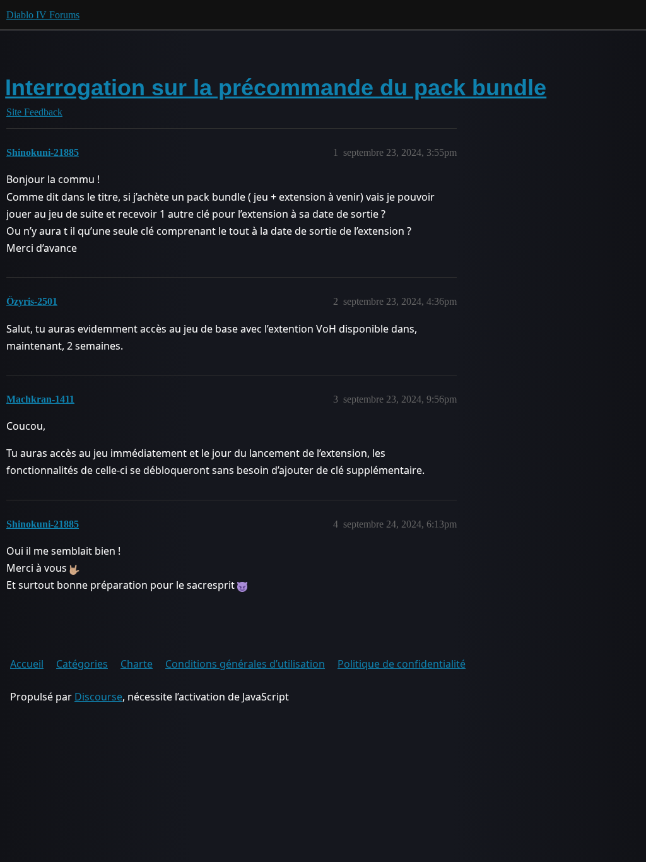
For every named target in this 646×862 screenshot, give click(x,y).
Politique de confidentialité (402, 664)
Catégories (82, 664)
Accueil (27, 664)
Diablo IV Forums (42, 14)
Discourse (98, 697)
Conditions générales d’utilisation (245, 664)
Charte (136, 664)
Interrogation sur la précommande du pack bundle (275, 87)
